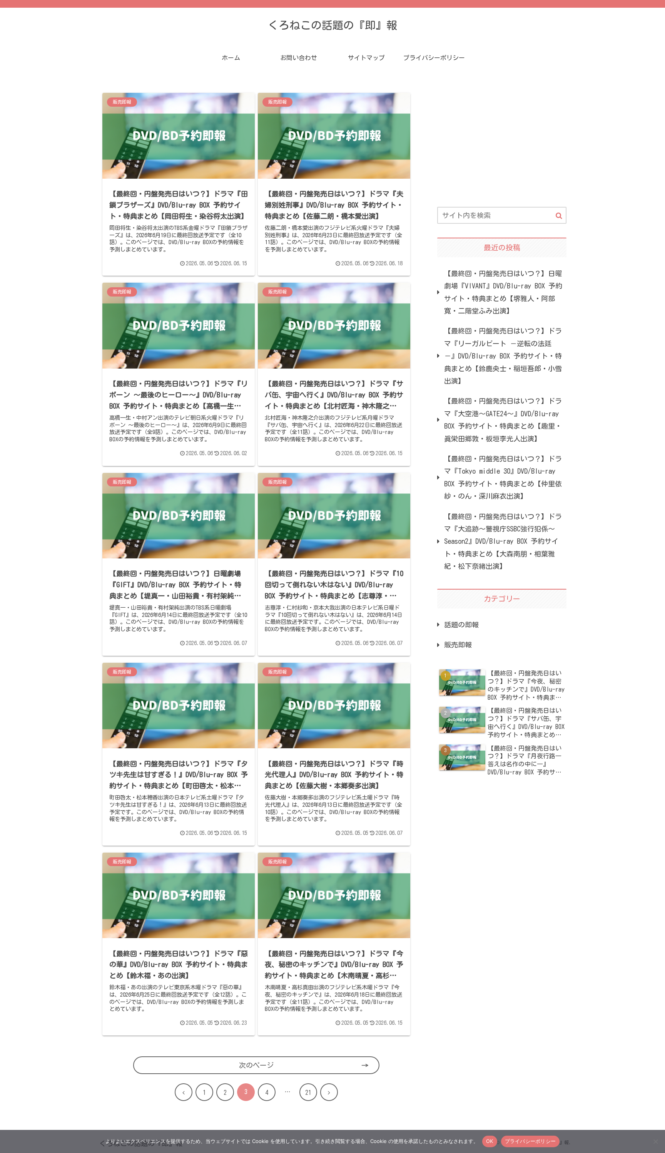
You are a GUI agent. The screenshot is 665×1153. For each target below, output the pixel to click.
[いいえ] (655, 1141)
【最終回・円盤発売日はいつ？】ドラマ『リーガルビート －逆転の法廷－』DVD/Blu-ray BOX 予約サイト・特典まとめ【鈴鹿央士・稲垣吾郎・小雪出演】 (503, 355)
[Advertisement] (501, 140)
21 (308, 1092)
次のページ (256, 1065)
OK (489, 1141)
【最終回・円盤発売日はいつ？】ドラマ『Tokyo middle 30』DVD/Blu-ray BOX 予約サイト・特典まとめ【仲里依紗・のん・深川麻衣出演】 (503, 477)
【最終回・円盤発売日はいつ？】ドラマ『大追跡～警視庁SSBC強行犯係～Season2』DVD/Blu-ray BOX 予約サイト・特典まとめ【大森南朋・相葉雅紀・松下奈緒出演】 (503, 541)
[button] (559, 216)
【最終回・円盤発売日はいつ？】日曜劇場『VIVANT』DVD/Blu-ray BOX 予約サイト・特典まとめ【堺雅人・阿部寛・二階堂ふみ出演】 (503, 292)
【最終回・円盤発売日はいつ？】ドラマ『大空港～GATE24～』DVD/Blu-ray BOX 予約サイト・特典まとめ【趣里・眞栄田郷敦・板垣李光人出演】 (503, 419)
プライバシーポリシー (530, 1141)
